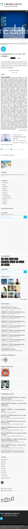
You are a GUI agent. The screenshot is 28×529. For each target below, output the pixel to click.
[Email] (2, 482)
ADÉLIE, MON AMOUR (18, 451)
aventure (11, 259)
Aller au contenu (4, 1)
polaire (16, 259)
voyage (6, 259)
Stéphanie (3, 397)
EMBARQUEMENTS (13, 4)
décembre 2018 (4, 475)
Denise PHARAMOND (6, 451)
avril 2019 (3, 468)
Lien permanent (5, 149)
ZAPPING (5, 203)
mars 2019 (3, 470)
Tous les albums (23, 299)
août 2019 (3, 461)
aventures (21, 261)
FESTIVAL (5, 192)
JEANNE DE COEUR (23, 42)
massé (2, 427)
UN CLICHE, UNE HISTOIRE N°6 (13, 39)
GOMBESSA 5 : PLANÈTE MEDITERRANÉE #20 (13, 330)
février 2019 (3, 472)
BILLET (4, 184)
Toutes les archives (5, 478)
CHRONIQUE (5, 186)
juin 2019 (3, 464)
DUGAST (3, 415)
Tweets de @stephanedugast (7, 208)
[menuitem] (14, 39)
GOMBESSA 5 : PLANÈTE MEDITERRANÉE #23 (13, 316)
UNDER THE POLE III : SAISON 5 (9, 307)
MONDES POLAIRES (7, 198)
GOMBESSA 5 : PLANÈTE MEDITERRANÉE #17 (12, 344)
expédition (7, 264)
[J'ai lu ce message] (26, 525)
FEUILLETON (5, 194)
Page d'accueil (24, 39)
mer (2, 264)
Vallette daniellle (5, 403)
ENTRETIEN (5, 190)
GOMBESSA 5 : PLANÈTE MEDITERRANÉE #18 (13, 339)
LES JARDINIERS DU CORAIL (8, 349)
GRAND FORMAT (6, 196)
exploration (12, 261)
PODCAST (5, 199)
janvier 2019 (3, 474)
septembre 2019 (4, 459)
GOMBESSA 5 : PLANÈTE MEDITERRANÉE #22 (13, 321)
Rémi (2, 445)
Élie (2, 433)
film (17, 261)
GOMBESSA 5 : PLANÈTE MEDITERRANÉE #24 (13, 312)
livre (2, 259)
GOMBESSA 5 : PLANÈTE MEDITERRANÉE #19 (13, 335)
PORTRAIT (5, 201)
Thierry (3, 421)
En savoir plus (17, 527)
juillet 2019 (3, 463)
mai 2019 (3, 466)
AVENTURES (5, 182)
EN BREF (4, 188)
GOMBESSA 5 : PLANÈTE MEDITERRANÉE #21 (13, 326)
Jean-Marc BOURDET (6, 439)
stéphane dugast (5, 261)
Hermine (3, 409)
